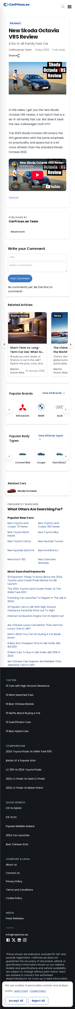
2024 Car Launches (17, 835)
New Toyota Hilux (48, 532)
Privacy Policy (14, 881)
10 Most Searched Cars (19, 695)
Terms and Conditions (19, 889)
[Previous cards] (4, 344)
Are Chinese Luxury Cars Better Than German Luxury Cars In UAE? (35, 626)
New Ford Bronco (48, 550)
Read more (18, 231)
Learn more (21, 991)
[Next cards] (70, 344)
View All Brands (52, 393)
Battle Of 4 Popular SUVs (21, 760)
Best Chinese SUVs (17, 844)
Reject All (38, 1001)
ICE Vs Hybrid (13, 808)
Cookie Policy (14, 898)
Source (13, 198)
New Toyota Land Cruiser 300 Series (49, 524)
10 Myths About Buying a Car (23, 713)
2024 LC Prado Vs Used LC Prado (25, 778)
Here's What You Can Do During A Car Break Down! (34, 635)
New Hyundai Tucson (50, 541)
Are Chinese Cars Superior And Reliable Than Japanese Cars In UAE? (34, 663)
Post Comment (20, 278)
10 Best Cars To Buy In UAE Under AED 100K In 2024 (34, 654)
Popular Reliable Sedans (20, 826)
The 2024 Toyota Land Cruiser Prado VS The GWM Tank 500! (34, 590)
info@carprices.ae (17, 934)
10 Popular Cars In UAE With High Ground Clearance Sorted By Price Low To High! (32, 608)
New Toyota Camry (19, 541)
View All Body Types (50, 435)
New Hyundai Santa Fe (21, 550)
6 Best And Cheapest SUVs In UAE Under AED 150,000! (34, 644)
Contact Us (13, 873)
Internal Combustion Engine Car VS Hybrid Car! (36, 616)
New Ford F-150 (16, 559)
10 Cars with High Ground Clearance (27, 686)
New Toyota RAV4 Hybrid (18, 533)
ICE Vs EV (11, 817)
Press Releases (15, 918)
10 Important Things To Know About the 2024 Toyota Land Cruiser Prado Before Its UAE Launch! (35, 580)
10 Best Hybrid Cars (17, 731)
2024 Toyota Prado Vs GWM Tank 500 (29, 751)
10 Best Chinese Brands (20, 704)
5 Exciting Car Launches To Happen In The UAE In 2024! (37, 599)
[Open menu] (69, 6)
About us (11, 864)
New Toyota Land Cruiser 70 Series (18, 524)
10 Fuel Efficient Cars (18, 722)
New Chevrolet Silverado (47, 561)
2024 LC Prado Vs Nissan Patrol (24, 788)
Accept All (16, 1001)
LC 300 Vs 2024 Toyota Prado (24, 769)
